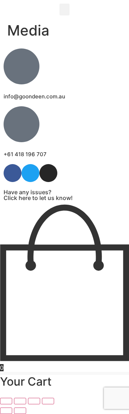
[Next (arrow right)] (20, 411)
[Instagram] (48, 173)
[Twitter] (30, 173)
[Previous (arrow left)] (6, 411)
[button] (64, 9)
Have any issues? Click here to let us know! (38, 195)
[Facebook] (13, 173)
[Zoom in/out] (6, 401)
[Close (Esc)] (48, 401)
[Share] (34, 401)
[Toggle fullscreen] (20, 401)
